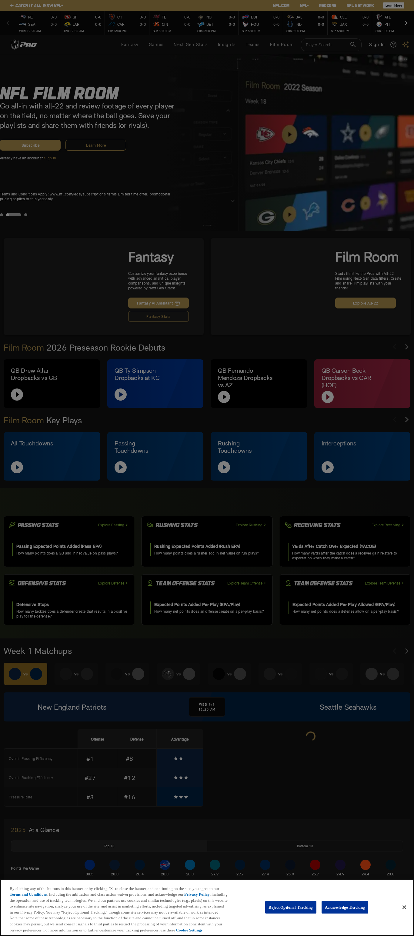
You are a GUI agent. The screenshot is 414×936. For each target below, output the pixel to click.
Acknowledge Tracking (345, 907)
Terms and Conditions (28, 894)
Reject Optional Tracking (291, 907)
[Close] (404, 907)
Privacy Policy (197, 894)
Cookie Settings (189, 930)
